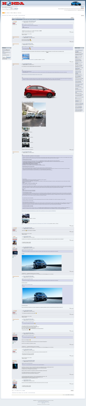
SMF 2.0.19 (39, 401)
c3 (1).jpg (23, 142)
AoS (82, 110)
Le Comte (15, 21)
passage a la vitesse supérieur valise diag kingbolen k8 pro (78, 71)
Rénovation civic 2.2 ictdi (78, 67)
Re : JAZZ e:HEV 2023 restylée (27, 36)
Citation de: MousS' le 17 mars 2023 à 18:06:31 (27, 46)
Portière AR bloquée (78, 78)
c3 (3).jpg (23, 147)
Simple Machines (46, 401)
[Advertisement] (6, 32)
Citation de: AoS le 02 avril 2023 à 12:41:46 (27, 284)
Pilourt (80, 76)
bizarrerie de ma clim (78, 56)
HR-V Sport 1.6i (77, 65)
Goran (77, 88)
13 (18, 390)
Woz (82, 78)
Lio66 (81, 65)
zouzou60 (76, 73)
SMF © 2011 (42, 401)
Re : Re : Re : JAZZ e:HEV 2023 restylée (29, 360)
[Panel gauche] (81, 15)
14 (19, 390)
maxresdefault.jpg (24, 218)
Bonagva (15, 360)
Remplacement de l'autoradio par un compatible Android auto (79, 85)
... (14, 390)
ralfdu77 (77, 51)
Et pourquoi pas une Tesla (78, 62)
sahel (78, 85)
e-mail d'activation (10, 7)
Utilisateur (4, 47)
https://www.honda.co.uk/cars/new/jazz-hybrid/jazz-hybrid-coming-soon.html (32, 74)
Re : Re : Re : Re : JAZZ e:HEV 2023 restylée (29, 21)
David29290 (80, 107)
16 (20, 390)
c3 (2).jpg (23, 137)
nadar (80, 81)
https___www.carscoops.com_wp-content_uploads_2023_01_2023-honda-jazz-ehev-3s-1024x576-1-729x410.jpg (36, 223)
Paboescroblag (77, 68)
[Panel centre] (83, 15)
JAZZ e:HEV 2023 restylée (27, 236)
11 (16, 390)
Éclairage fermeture (78, 100)
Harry (77, 63)
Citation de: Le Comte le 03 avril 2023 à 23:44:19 (28, 335)
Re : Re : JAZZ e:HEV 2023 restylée (28, 43)
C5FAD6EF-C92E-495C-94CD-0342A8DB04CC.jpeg (28, 59)
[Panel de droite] (82, 15)
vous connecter (4, 50)
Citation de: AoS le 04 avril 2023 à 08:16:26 (27, 363)
